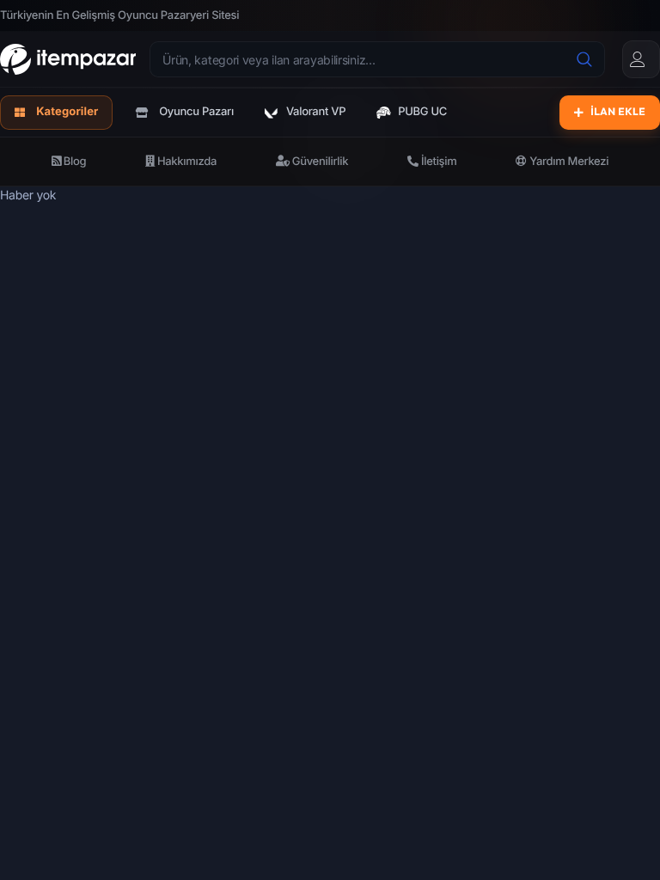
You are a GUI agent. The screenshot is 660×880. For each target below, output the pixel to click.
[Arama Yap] (584, 59)
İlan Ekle (617, 112)
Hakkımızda (186, 161)
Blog (74, 161)
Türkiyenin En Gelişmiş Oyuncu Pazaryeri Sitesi (119, 15)
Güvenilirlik (319, 161)
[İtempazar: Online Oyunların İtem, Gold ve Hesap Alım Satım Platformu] (68, 59)
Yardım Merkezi (567, 161)
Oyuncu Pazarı (196, 112)
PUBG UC (422, 112)
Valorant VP (315, 112)
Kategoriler (67, 112)
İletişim (438, 161)
